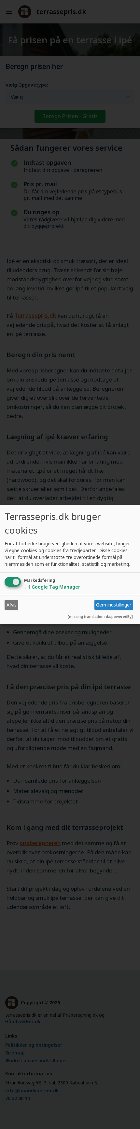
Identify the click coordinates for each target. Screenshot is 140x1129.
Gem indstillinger (113, 605)
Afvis (12, 605)
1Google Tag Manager (52, 587)
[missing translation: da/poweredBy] (100, 616)
